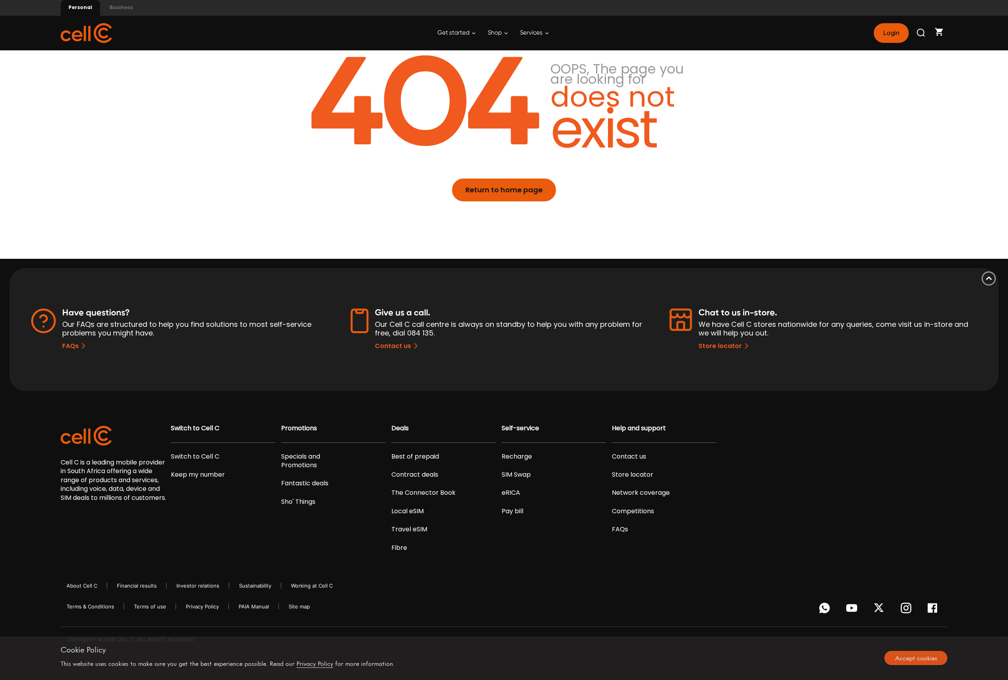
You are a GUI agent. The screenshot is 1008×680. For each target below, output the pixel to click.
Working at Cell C (312, 585)
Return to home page (504, 190)
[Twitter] (880, 610)
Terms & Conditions (90, 606)
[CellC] (86, 32)
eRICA (511, 492)
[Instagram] (907, 610)
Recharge (517, 456)
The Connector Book (423, 492)
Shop (495, 33)
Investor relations (197, 585)
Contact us (393, 345)
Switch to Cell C (195, 428)
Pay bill (512, 511)
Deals (400, 428)
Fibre (399, 548)
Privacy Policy (202, 606)
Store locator (720, 345)
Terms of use (150, 606)
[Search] (921, 33)
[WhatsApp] (826, 610)
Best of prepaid (415, 456)
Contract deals (414, 474)
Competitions (633, 511)
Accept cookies (916, 658)
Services (532, 33)
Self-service (520, 428)
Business (121, 7)
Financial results (137, 585)
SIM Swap (516, 474)
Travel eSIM (409, 529)
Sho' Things (298, 502)
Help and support (639, 428)
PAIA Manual (254, 606)
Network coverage (641, 492)
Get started (454, 33)
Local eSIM (407, 511)
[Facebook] (934, 610)
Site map (299, 606)
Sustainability (255, 585)
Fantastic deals (304, 483)
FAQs (70, 345)
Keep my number (198, 474)
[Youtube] (853, 610)
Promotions (299, 428)
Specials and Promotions (300, 461)
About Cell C (82, 585)
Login (891, 33)
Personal (80, 7)
